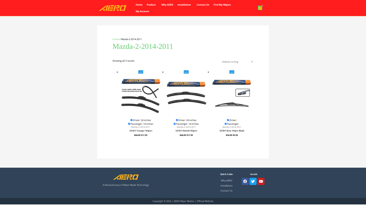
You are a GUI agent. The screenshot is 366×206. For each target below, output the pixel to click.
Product (151, 4)
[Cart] (260, 8)
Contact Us (203, 4)
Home (139, 4)
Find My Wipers (222, 4)
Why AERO (167, 4)
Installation (184, 4)
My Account (142, 11)
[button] (152, 4)
